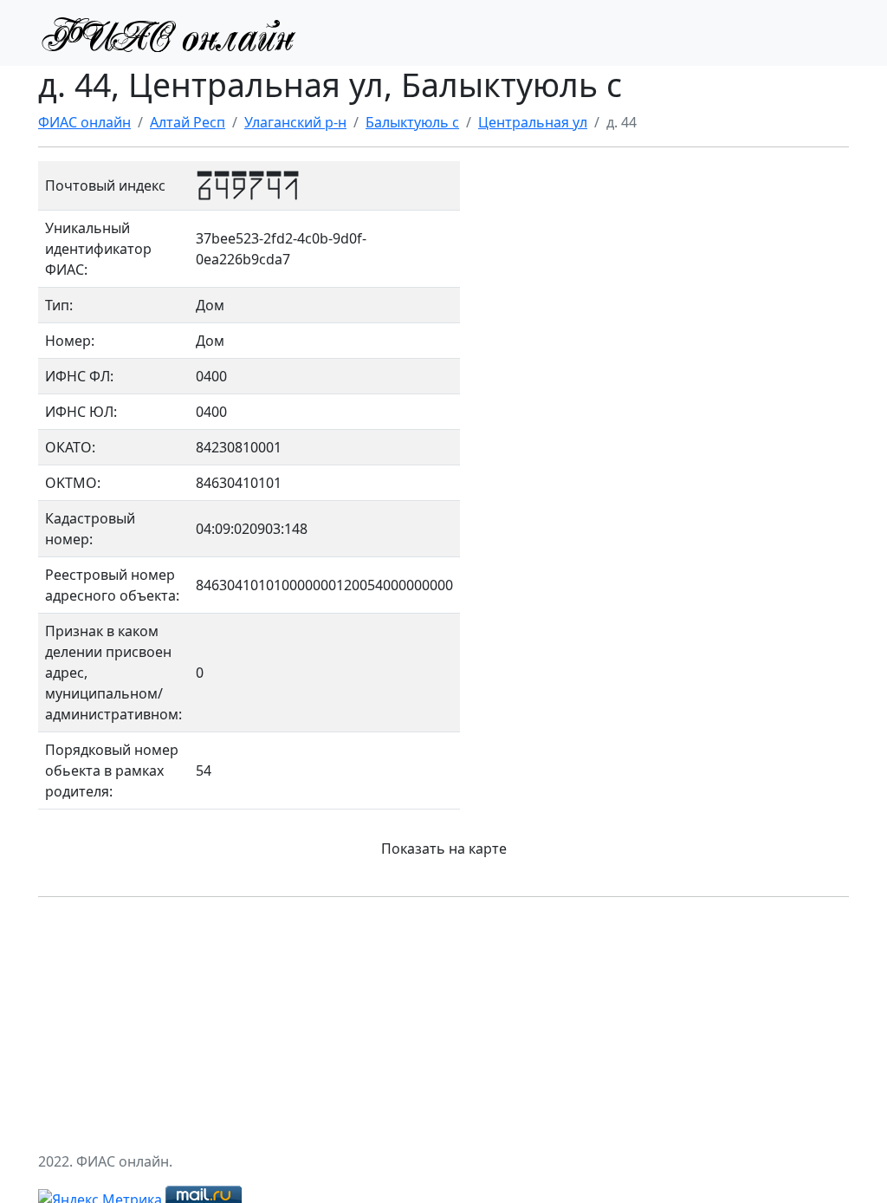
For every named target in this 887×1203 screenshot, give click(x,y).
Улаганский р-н (295, 122)
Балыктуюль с (412, 122)
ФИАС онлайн (84, 122)
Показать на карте (444, 848)
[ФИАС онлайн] (168, 33)
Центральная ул (532, 122)
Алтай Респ (187, 122)
